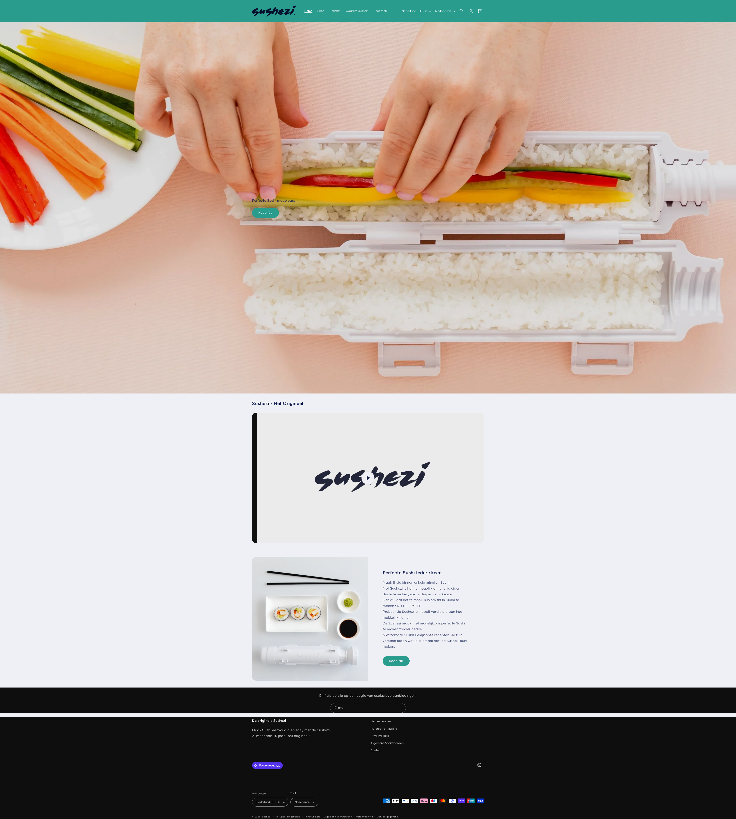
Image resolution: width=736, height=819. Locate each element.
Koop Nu (265, 212)
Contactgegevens (387, 817)
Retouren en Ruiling (384, 728)
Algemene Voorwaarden (387, 743)
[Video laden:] (368, 478)
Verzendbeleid (364, 817)
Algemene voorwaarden (338, 817)
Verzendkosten (381, 721)
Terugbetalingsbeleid (288, 817)
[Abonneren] (401, 708)
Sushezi (266, 817)
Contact (376, 750)
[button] (461, 11)
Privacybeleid (380, 736)
